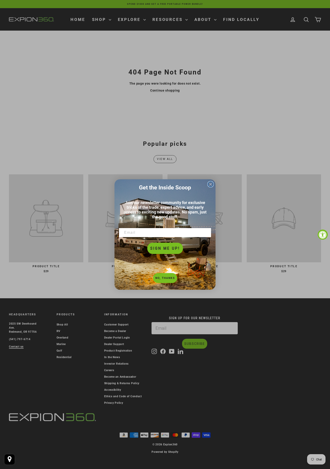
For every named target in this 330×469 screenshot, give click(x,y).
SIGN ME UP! (165, 248)
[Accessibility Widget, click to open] (323, 234)
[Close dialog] (210, 184)
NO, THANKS (165, 278)
